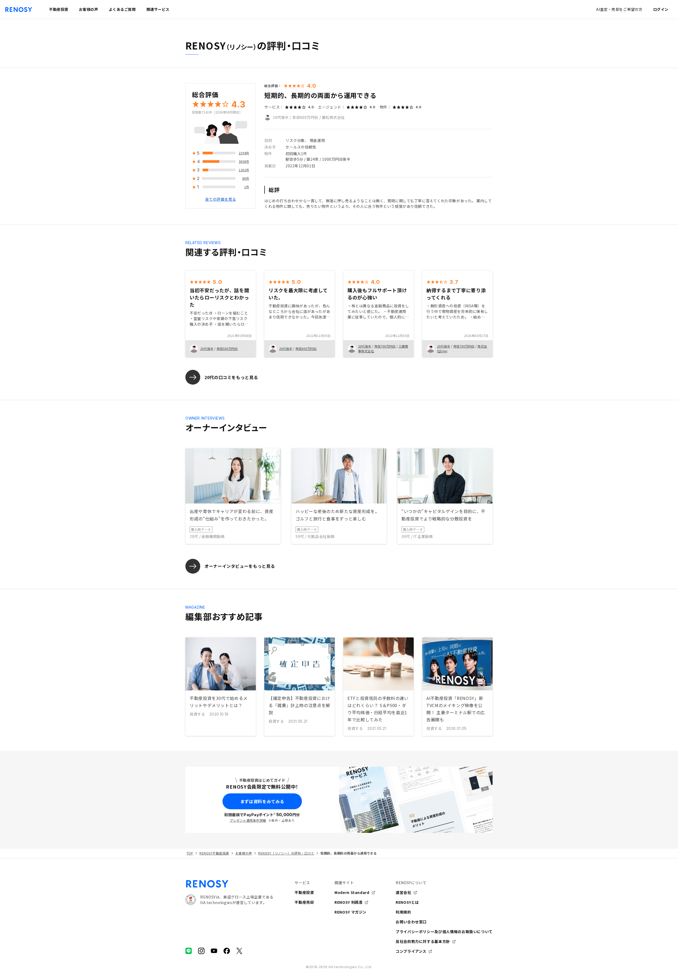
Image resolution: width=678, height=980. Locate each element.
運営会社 (403, 892)
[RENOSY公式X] (239, 951)
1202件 (244, 170)
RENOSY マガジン (350, 912)
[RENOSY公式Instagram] (201, 951)
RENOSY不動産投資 (214, 853)
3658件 (244, 161)
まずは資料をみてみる (262, 801)
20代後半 (281, 117)
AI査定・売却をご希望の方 (619, 9)
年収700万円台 (385, 346)
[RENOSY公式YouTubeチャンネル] (214, 951)
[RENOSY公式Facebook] (227, 951)
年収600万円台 (305, 117)
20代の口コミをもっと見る (231, 377)
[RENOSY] (229, 884)
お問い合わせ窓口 (411, 921)
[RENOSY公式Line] (188, 951)
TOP (189, 853)
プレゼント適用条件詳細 (248, 820)
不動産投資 (304, 892)
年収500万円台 (227, 348)
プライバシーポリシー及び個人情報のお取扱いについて (444, 931)
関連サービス (158, 9)
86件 (245, 178)
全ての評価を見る (220, 199)
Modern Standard (351, 892)
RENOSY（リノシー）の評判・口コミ (286, 853)
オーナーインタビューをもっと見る (239, 566)
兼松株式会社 (333, 117)
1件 (246, 187)
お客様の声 (243, 853)
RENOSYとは (407, 902)
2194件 (244, 153)
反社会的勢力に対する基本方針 (423, 941)
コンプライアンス (411, 951)
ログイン (660, 9)
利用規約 (403, 912)
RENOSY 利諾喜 (348, 902)
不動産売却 (304, 902)
